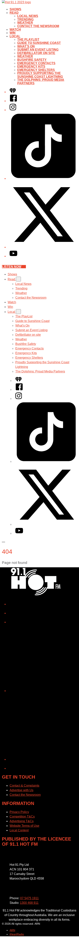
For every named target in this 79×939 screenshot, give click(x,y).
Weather (25, 22)
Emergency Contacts (36, 63)
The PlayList (28, 39)
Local (15, 36)
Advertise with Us (21, 790)
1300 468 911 (29, 902)
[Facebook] (13, 100)
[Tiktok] (43, 178)
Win (13, 32)
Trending (25, 19)
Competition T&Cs (22, 816)
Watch (15, 29)
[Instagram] (13, 109)
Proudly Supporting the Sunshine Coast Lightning (40, 75)
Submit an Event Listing (37, 49)
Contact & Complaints (24, 785)
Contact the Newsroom (38, 26)
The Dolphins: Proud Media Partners (40, 371)
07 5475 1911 (29, 898)
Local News (27, 16)
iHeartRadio (17, 934)
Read (14, 12)
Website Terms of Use (24, 825)
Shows (15, 9)
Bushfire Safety (32, 59)
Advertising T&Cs (22, 821)
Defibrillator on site (36, 53)
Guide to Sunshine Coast (39, 43)
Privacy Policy (19, 812)
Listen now (11, 266)
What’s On (26, 46)
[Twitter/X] (43, 247)
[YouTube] (13, 256)
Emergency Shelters (36, 70)
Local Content (19, 830)
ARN (12, 930)
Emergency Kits (31, 66)
